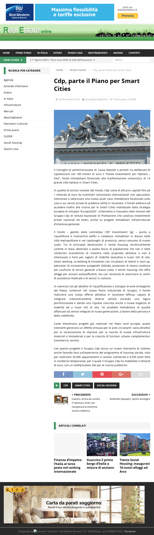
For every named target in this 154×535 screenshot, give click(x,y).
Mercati (8, 111)
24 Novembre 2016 (69, 99)
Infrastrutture (12, 105)
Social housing (13, 142)
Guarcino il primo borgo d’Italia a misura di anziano (100, 464)
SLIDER (132, 99)
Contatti (134, 52)
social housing (107, 385)
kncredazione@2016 (96, 99)
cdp (65, 385)
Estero (57, 52)
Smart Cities (82, 385)
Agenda (118, 52)
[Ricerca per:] (131, 59)
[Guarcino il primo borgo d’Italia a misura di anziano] (102, 444)
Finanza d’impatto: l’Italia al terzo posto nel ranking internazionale (68, 466)
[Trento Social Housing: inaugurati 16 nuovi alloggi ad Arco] (135, 444)
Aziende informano (16, 86)
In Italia (42, 52)
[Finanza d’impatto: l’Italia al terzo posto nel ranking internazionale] (69, 444)
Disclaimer (130, 531)
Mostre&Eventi (97, 52)
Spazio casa (75, 52)
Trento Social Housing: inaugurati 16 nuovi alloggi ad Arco (135, 466)
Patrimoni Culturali (16, 123)
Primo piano (23, 52)
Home (6, 52)
